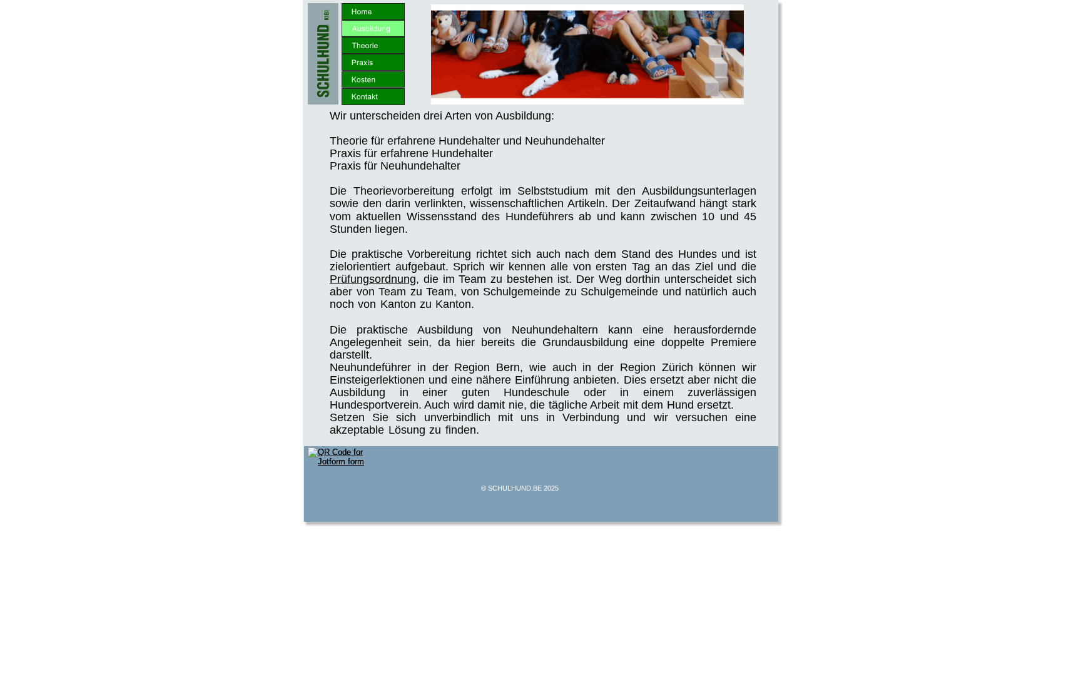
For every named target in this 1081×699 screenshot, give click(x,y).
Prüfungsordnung (373, 279)
